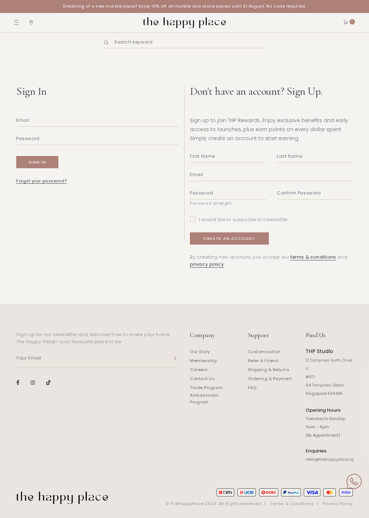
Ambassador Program (204, 398)
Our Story (200, 351)
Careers (199, 369)
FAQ (252, 387)
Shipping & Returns (269, 369)
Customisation (264, 351)
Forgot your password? (41, 181)
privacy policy (207, 264)
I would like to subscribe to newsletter (243, 219)
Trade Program (206, 387)
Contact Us (202, 378)
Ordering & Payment (270, 378)
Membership (203, 360)
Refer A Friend (263, 360)
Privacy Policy (338, 503)
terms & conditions (313, 257)
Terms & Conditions (292, 503)
